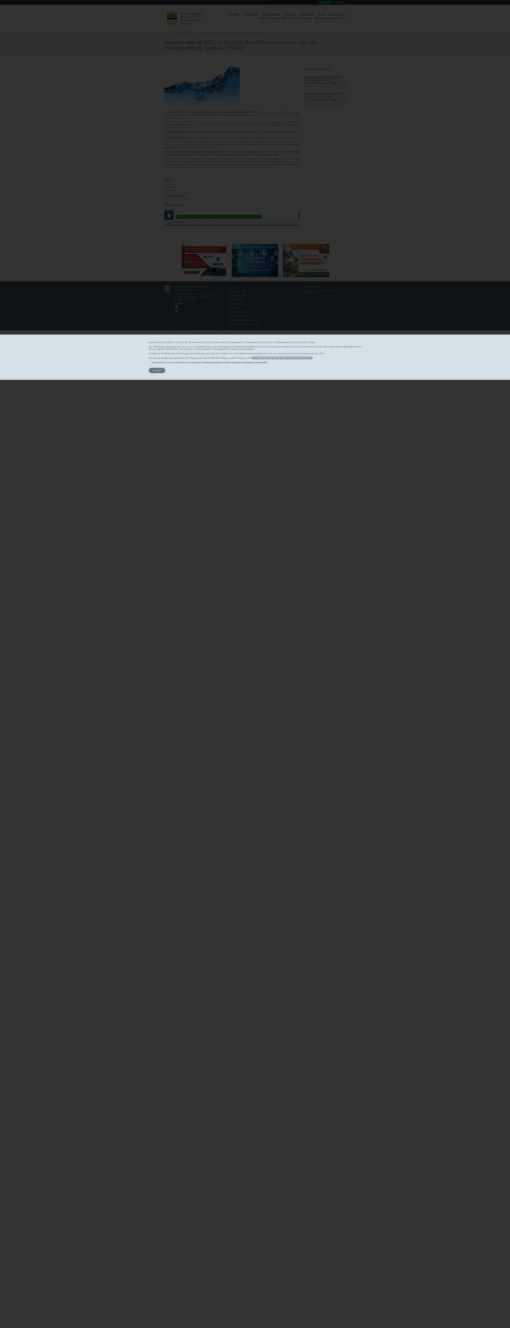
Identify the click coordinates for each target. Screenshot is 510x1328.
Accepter (157, 370)
